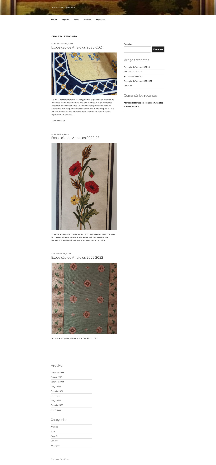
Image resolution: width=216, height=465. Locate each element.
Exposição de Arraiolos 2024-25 (137, 67)
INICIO (54, 19)
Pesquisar (128, 44)
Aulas (76, 19)
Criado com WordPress (60, 459)
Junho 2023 (55, 396)
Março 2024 (56, 386)
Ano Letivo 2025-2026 (133, 72)
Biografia (65, 19)
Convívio (54, 441)
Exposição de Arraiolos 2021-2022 (77, 257)
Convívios (128, 86)
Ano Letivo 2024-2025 (133, 76)
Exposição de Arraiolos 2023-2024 (77, 47)
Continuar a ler (58, 120)
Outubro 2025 (56, 377)
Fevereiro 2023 (57, 405)
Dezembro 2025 (57, 372)
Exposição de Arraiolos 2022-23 (75, 138)
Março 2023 (56, 400)
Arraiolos (87, 19)
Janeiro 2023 (56, 410)
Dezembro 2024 (57, 382)
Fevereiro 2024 (57, 391)
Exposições (100, 19)
